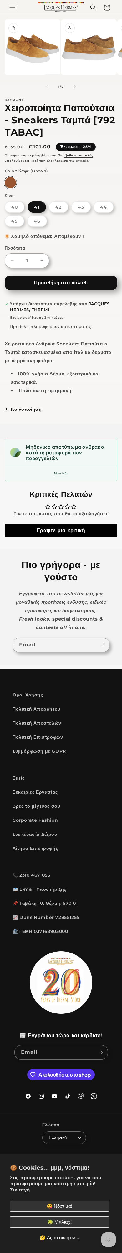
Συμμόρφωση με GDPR (39, 751)
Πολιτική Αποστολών (37, 723)
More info (61, 473)
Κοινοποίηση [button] (26, 409)
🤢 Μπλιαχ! (59, 1222)
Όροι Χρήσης (28, 695)
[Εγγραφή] (102, 645)
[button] (12, 7)
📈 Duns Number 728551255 (46, 917)
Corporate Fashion (35, 820)
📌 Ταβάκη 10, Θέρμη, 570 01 (45, 903)
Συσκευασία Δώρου (35, 834)
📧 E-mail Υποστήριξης (39, 889)
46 (40, 222)
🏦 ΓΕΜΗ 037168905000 (40, 931)
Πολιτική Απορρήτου (36, 709)
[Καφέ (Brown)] (10, 182)
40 (17, 208)
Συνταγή (20, 1190)
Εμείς (19, 778)
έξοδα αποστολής (78, 155)
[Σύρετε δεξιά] (75, 86)
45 (17, 222)
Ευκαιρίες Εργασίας (35, 792)
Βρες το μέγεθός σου (36, 806)
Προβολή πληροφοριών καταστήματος (50, 326)
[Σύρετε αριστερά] (47, 86)
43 (84, 208)
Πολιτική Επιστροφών (38, 737)
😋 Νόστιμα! (59, 1206)
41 (36, 207)
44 (107, 208)
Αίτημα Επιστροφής (35, 848)
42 (61, 208)
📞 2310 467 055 (31, 875)
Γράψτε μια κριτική (61, 530)
